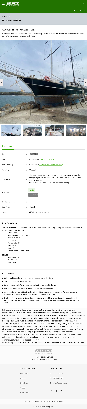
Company (24, 373)
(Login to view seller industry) (51, 165)
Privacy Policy (46, 401)
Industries (24, 383)
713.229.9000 (58, 373)
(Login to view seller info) (49, 159)
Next (85, 82)
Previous (1, 82)
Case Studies (25, 393)
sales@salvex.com (60, 383)
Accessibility (58, 401)
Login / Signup (79, 10)
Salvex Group (45, 407)
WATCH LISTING (33, 194)
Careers (23, 388)
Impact (23, 378)
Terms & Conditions (31, 401)
